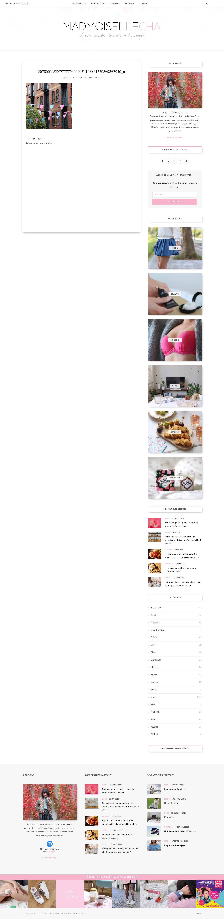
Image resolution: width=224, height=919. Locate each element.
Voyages (154, 727)
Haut (199, 913)
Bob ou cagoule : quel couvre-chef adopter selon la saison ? (181, 524)
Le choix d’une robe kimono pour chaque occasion (180, 569)
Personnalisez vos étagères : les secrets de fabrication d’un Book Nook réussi (183, 540)
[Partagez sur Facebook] (29, 139)
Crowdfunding (157, 630)
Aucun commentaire (89, 78)
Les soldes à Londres (174, 789)
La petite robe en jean (174, 845)
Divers (153, 652)
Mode (167, 518)
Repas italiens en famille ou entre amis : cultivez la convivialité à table (182, 555)
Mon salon (169, 817)
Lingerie (154, 682)
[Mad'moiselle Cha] (112, 29)
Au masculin (156, 608)
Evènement (156, 660)
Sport (153, 719)
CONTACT (144, 3)
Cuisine (168, 550)
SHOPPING (130, 3)
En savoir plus (175, 138)
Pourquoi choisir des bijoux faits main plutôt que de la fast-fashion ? (183, 584)
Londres (154, 690)
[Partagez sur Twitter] (34, 139)
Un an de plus (171, 803)
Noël (153, 705)
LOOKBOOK (115, 3)
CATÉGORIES (78, 3)
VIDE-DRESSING (98, 3)
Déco (167, 532)
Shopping (155, 712)
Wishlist (154, 734)
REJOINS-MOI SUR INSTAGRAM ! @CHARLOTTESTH (112, 877)
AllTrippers (50, 852)
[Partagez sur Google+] (39, 139)
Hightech (155, 667)
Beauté (154, 615)
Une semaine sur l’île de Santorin (180, 831)
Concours (155, 623)
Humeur (154, 675)
